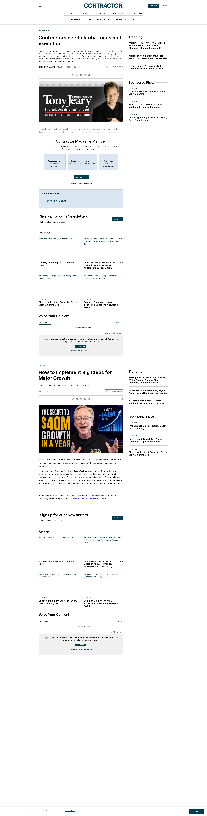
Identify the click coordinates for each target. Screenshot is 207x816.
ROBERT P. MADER (47, 67)
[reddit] (85, 75)
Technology (121, 19)
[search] (44, 6)
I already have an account (81, 183)
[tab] (45, 323)
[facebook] (73, 75)
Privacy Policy (70, 811)
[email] (89, 75)
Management (76, 19)
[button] (40, 6)
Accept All (196, 811)
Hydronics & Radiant (104, 19)
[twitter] (81, 75)
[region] (81, 328)
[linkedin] (77, 75)
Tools (133, 19)
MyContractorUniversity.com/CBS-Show (87, 494)
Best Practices (45, 365)
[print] (122, 75)
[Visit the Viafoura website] (117, 333)
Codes (88, 19)
